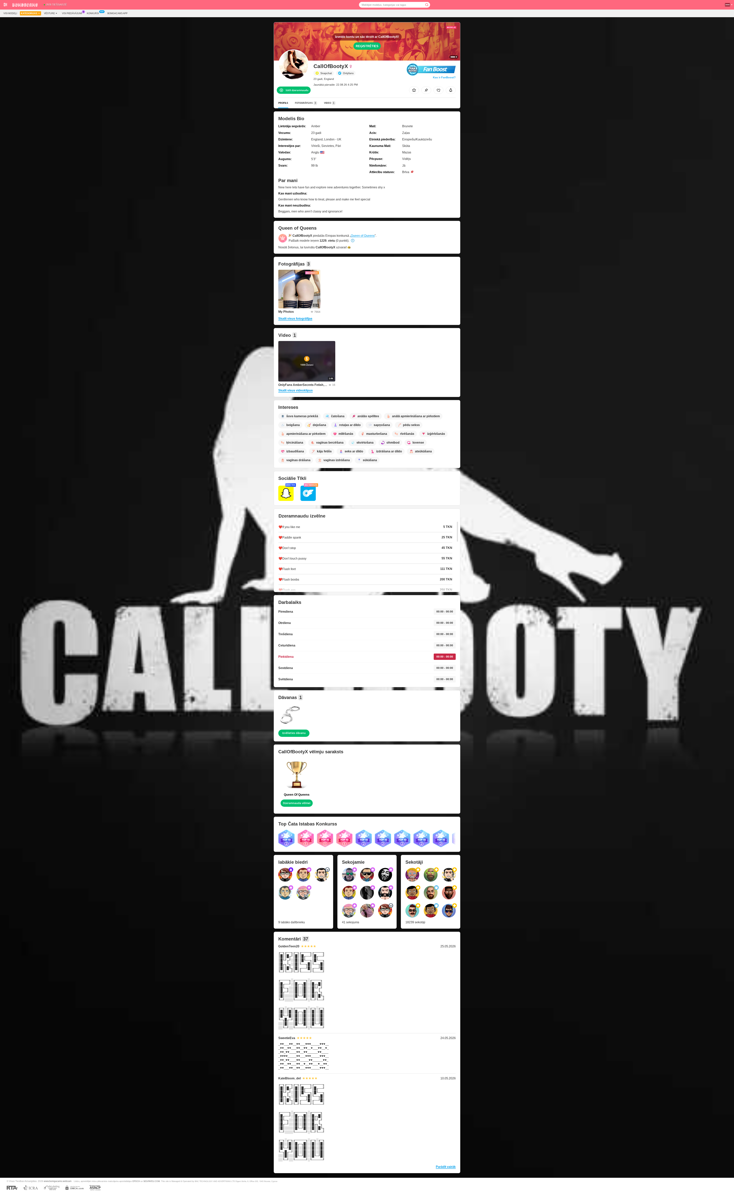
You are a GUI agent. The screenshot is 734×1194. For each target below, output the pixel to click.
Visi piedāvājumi (72, 13)
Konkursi (93, 13)
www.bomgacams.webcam (57, 1181)
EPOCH (136, 1181)
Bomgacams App (117, 13)
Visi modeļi (10, 13)
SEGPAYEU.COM (151, 1181)
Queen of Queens (363, 235)
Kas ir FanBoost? (444, 77)
